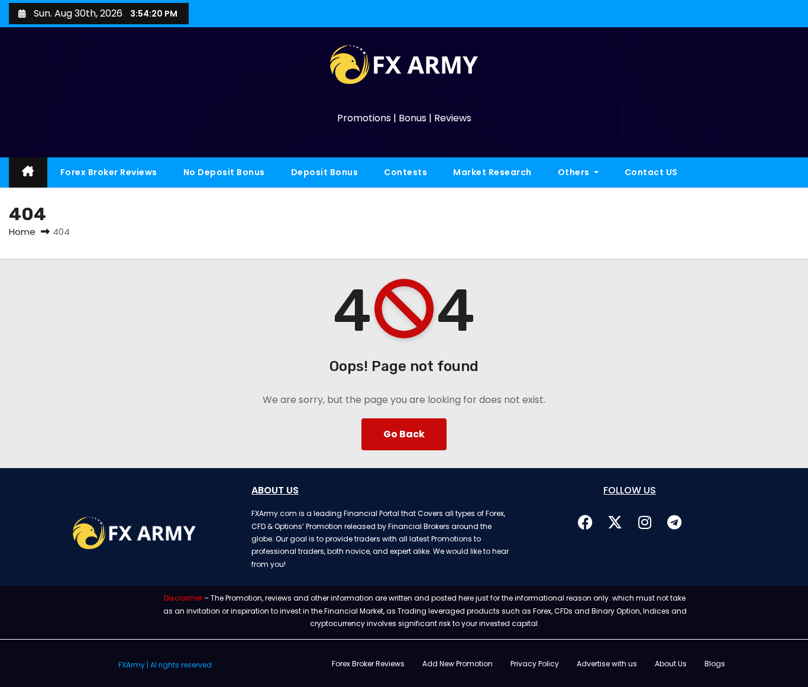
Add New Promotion (457, 664)
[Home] (28, 172)
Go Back (404, 434)
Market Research (492, 172)
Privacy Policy (534, 664)
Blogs (714, 664)
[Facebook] (585, 522)
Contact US (651, 172)
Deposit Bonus (324, 172)
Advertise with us (607, 664)
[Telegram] (674, 522)
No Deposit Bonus (224, 172)
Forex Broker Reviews (108, 172)
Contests (405, 172)
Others (575, 172)
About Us (671, 664)
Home (22, 231)
